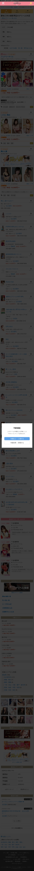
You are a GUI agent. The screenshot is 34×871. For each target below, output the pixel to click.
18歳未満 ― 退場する (17, 443)
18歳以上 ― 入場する (17, 439)
